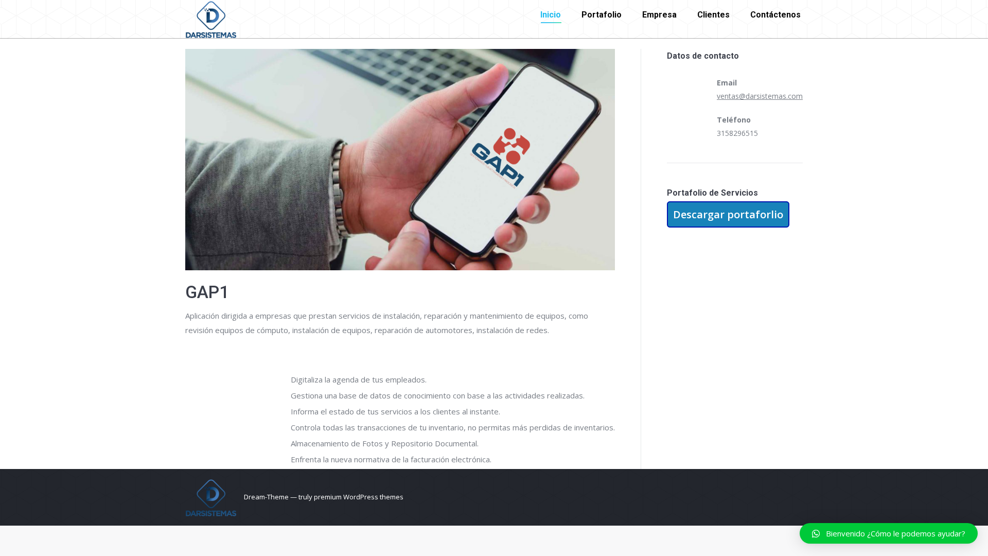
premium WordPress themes (358, 496)
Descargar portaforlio (728, 214)
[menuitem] (550, 15)
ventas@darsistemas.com (760, 96)
